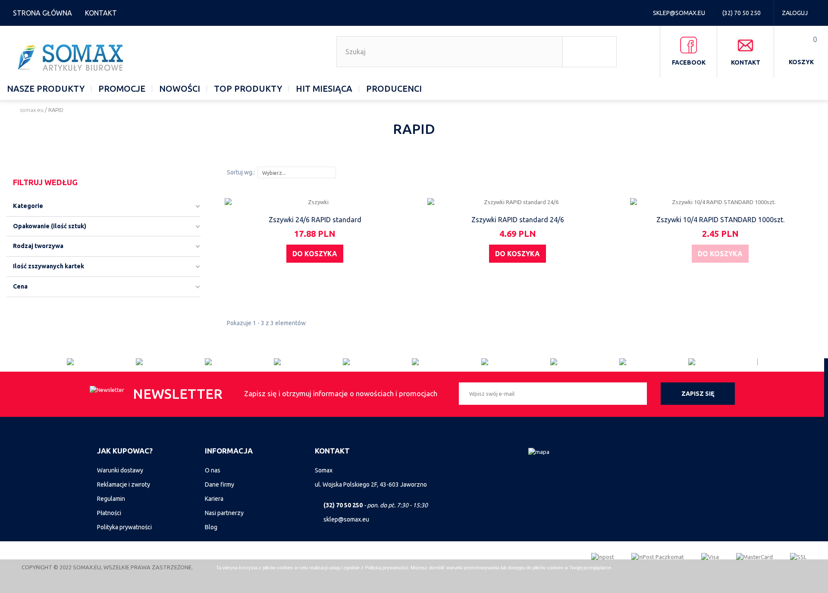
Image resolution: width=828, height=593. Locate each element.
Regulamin (111, 498)
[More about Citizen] (101, 361)
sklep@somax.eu (679, 12)
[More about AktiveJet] (170, 361)
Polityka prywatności (124, 527)
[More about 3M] (239, 361)
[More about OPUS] (584, 361)
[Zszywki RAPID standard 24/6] (517, 202)
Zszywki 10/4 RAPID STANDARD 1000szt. (720, 220)
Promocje (121, 88)
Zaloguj (795, 12)
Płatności (109, 512)
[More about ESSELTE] (377, 361)
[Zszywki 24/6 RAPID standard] (315, 202)
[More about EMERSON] (653, 361)
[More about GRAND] (308, 361)
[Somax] (72, 57)
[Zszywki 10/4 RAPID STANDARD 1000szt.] (720, 202)
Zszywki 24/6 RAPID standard (315, 220)
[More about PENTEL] (515, 361)
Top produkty (248, 88)
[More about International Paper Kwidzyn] (446, 361)
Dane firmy (219, 484)
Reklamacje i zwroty (123, 484)
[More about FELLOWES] (722, 361)
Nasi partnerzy (224, 512)
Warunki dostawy (120, 470)
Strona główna (42, 13)
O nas (212, 470)
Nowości (179, 88)
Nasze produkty (46, 88)
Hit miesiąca (324, 88)
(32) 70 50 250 (742, 12)
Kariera (214, 498)
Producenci (394, 88)
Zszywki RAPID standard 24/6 (517, 220)
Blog (211, 527)
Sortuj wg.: (241, 172)
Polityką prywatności (386, 567)
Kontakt (101, 13)
